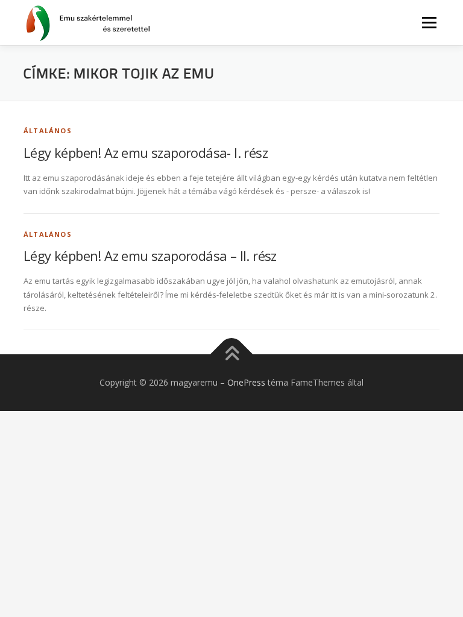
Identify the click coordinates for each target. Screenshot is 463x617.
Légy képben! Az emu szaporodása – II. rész (150, 255)
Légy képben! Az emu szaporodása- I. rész (146, 152)
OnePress (246, 382)
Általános (48, 130)
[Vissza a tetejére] (231, 354)
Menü (428, 22)
